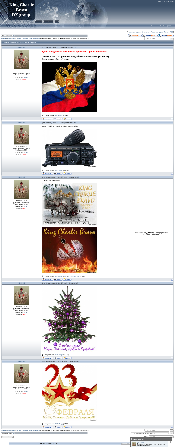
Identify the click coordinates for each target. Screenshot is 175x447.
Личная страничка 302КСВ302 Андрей (53, 38)
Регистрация (48, 21)
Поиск (166, 32)
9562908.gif (58, 115)
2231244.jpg (59, 424)
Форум (3, 38)
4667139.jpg (59, 276)
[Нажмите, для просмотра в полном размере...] (69, 129)
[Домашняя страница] (67, 118)
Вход (57, 21)
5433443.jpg (75, 276)
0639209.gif (58, 355)
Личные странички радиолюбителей (28, 38)
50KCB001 (21, 47)
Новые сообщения (134, 32)
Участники (145, 32)
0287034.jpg (59, 170)
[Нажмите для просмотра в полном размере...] (69, 63)
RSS (169, 26)
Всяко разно (11, 38)
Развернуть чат (137, 439)
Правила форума (157, 32)
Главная (38, 21)
